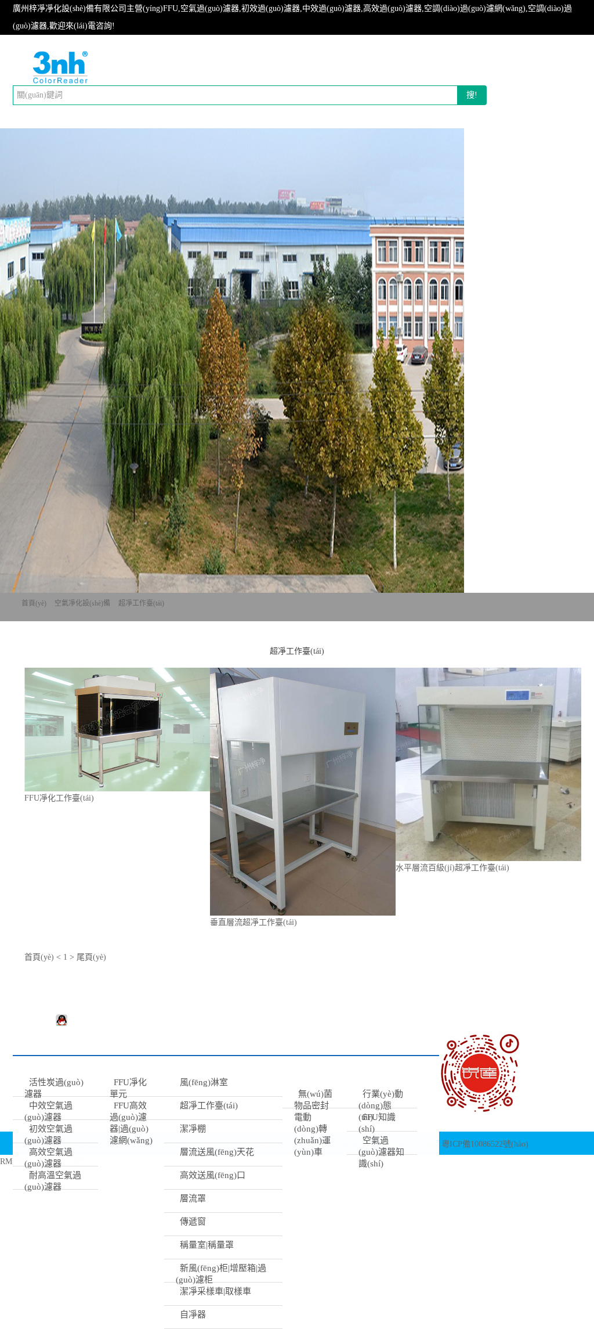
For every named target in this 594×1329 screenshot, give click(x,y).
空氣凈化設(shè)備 (82, 603)
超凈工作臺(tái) (141, 603)
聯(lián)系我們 (426, 1082)
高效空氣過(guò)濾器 (48, 1157)
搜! (471, 95)
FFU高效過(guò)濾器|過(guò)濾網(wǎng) (131, 1123)
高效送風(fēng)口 (212, 1175)
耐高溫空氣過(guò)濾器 (52, 1180)
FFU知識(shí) (377, 1122)
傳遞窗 (193, 1221)
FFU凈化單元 (128, 1088)
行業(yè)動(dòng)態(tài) (381, 1105)
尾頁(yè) (91, 957)
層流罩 (193, 1198)
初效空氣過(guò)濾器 (48, 1134)
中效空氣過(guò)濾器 (48, 1111)
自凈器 (193, 1314)
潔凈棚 (193, 1128)
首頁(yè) (33, 603)
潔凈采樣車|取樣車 (215, 1291)
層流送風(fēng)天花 (217, 1152)
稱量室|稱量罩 (207, 1244)
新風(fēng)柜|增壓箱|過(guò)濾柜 (221, 1273)
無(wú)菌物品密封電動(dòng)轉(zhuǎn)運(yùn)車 (313, 1123)
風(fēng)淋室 (204, 1082)
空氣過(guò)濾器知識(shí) (381, 1152)
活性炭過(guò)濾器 (54, 1088)
